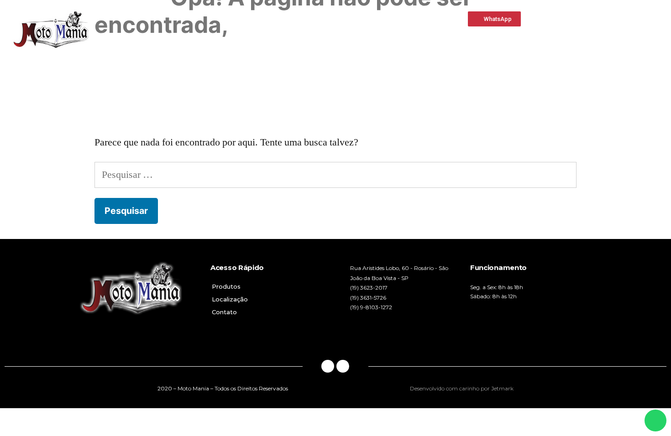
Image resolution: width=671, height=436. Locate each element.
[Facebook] (327, 366)
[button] (494, 18)
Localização (230, 299)
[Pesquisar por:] (335, 174)
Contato (224, 312)
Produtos (226, 286)
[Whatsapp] (342, 366)
